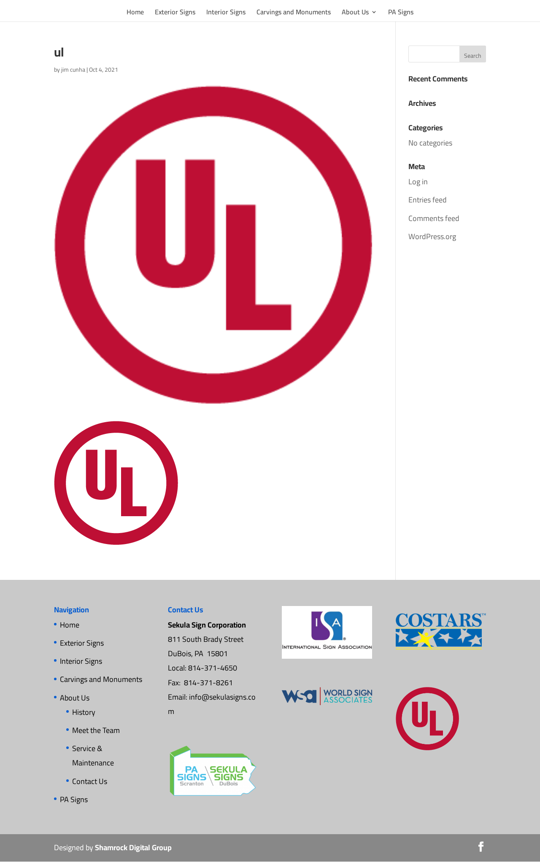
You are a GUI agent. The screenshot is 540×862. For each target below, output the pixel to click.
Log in (418, 182)
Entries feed (427, 200)
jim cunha (73, 69)
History (83, 712)
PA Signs (400, 13)
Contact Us (89, 781)
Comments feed (433, 218)
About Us (355, 13)
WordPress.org (432, 236)
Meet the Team (96, 730)
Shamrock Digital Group (133, 847)
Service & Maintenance (93, 755)
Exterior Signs (175, 13)
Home (135, 13)
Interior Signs (226, 13)
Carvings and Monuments (293, 13)
